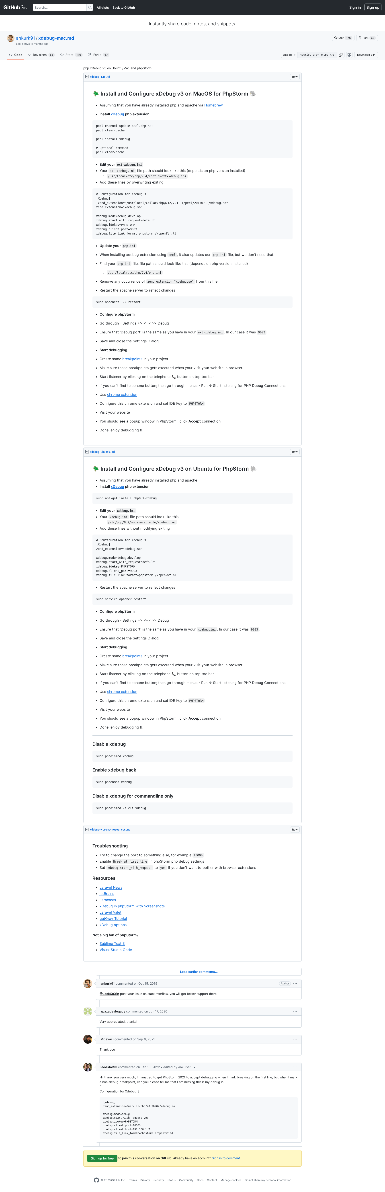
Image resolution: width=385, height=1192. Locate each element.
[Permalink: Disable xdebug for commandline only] (89, 796)
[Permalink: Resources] (89, 878)
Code (18, 55)
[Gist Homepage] (16, 7)
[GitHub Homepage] (96, 1180)
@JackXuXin (109, 994)
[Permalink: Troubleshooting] (89, 846)
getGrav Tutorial (113, 918)
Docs (200, 1180)
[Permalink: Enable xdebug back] (89, 770)
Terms (133, 1180)
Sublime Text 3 (112, 943)
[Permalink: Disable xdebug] (89, 744)
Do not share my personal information (268, 1180)
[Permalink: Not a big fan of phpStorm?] (89, 935)
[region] (192, 263)
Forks (100, 55)
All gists (103, 7)
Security (159, 1180)
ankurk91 (25, 38)
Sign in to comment (226, 1158)
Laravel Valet (110, 912)
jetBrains (107, 893)
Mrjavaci (107, 1039)
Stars (73, 55)
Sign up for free (102, 1158)
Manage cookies (231, 1180)
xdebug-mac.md (56, 38)
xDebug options (113, 925)
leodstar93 (108, 1067)
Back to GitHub (124, 7)
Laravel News (111, 887)
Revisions (43, 55)
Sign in (355, 7)
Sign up (373, 7)
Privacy (145, 1180)
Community (186, 1180)
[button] (340, 55)
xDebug (117, 114)
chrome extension (122, 394)
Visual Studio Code (116, 949)
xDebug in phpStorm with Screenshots (132, 906)
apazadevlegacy (112, 1011)
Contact (212, 1180)
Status (172, 1180)
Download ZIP (366, 54)
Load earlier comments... (199, 972)
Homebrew (213, 105)
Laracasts (108, 900)
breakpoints (132, 359)
